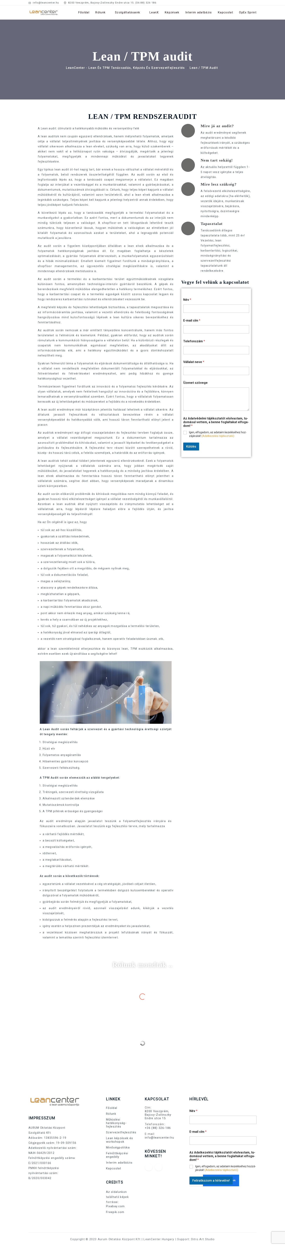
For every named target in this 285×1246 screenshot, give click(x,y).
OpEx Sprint (247, 12)
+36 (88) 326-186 (158, 1128)
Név (187, 300)
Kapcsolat (225, 12)
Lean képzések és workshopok (119, 1139)
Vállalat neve (193, 362)
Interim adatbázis (198, 12)
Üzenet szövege (195, 383)
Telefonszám (194, 341)
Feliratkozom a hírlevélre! (211, 1180)
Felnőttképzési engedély (117, 1155)
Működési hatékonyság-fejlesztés (116, 1123)
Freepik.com (115, 1212)
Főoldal (83, 12)
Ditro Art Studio (203, 1239)
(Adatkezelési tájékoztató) (217, 436)
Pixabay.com (115, 1206)
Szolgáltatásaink (127, 12)
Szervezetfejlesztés (121, 1132)
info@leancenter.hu (45, 2)
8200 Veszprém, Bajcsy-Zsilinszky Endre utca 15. (158, 1114)
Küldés (191, 446)
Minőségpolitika (118, 1147)
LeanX (154, 12)
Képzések (172, 12)
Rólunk (100, 12)
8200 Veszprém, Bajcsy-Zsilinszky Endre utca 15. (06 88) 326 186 (111, 2)
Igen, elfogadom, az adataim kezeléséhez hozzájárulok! (218, 434)
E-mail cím (191, 320)
